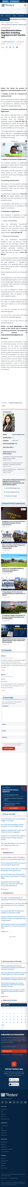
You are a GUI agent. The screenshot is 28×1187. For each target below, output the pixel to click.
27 (14, 1022)
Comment (5, 706)
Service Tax (21, 15)
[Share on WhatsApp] (13, 47)
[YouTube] (10, 1102)
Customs (3, 1114)
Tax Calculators (5, 1151)
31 (2, 1025)
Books (6, 1)
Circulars (3, 1144)
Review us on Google (11, 496)
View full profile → (8, 447)
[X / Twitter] (6, 1102)
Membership (4, 1168)
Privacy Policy (4, 1178)
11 (6, 1016)
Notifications (4, 1142)
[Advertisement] (14, 71)
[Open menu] (25, 5)
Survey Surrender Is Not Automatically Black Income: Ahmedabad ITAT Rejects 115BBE (13, 876)
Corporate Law (9, 22)
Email (4, 731)
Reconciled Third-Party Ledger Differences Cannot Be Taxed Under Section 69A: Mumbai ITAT (12, 883)
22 (21, 1019)
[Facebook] (2, 1102)
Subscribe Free (7, 1051)
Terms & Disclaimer (13, 1178)
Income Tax (8, 15)
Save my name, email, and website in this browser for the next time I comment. (14, 744)
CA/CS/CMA (4, 1135)
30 (25, 1022)
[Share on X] (6, 47)
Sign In (23, 1)
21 (17, 1019)
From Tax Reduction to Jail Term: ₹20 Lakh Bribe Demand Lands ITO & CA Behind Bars (14, 905)
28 (17, 1022)
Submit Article (4, 1161)
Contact (3, 1165)
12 (10, 1016)
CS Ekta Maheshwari (9, 42)
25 (6, 1022)
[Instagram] (17, 1102)
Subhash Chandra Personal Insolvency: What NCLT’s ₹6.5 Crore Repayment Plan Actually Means (13, 918)
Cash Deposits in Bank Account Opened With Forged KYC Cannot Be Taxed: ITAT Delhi (13, 926)
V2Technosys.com (5, 1175)
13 (13, 1016)
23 (25, 1019)
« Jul (2, 1028)
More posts (4, 849)
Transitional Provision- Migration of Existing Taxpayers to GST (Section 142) (13, 34)
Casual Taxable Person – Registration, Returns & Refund (14, 470)
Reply (3, 670)
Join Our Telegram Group (12, 492)
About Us (3, 1158)
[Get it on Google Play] (14, 1080)
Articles (16, 22)
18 (6, 1019)
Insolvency (3, 1133)
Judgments (4, 1147)
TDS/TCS (3, 1116)
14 (17, 1016)
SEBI (2, 1128)
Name (4, 724)
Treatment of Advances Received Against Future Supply (13, 457)
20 (14, 1019)
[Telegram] (25, 1102)
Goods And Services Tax (16, 402)
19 (10, 1019)
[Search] (26, 16)
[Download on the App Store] (14, 1084)
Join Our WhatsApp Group (12, 488)
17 (2, 1019)
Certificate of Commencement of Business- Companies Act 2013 (13, 463)
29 (21, 1022)
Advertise (3, 1163)
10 (2, 1016)
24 (3, 1022)
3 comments (18, 44)
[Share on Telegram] (17, 47)
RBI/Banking (4, 1130)
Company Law (4, 1126)
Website (4, 737)
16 (25, 1016)
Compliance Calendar (6, 1149)
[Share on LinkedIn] (10, 47)
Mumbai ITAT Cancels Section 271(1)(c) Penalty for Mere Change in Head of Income (13, 837)
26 (10, 1022)
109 (16, 443)
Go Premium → (14, 808)
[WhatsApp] (21, 1102)
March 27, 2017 (9, 44)
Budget (14, 15)
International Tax (5, 1119)
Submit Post (15, 1)
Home (2, 15)
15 (21, 1016)
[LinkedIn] (13, 1102)
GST (4, 405)
